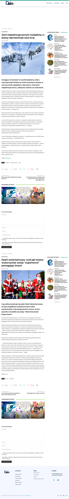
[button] (67, 3)
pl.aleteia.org (8, 158)
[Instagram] (61, 495)
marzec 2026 (18, 484)
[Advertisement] (34, 16)
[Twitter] (66, 495)
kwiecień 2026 (18, 482)
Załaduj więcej (57, 77)
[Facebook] (54, 480)
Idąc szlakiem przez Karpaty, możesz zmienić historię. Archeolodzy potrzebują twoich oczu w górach (60, 64)
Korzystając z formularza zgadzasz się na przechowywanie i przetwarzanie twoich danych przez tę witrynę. (22, 243)
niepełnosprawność (14, 162)
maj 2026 (17, 480)
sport (20, 162)
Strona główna (4, 28)
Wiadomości (10, 28)
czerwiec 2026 (18, 478)
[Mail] (58, 480)
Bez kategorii (57, 68)
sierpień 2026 (18, 474)
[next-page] (4, 206)
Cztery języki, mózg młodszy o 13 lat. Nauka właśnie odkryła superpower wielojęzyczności (23, 200)
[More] (37, 169)
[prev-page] (2, 206)
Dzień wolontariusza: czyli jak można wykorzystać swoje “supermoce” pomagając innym (35, 179)
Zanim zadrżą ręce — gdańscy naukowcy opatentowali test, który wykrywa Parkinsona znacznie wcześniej (8, 200)
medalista (7, 162)
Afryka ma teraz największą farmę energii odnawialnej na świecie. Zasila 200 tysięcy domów (37, 200)
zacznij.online (28, 495)
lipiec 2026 (17, 476)
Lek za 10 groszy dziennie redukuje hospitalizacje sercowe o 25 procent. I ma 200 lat (60, 72)
